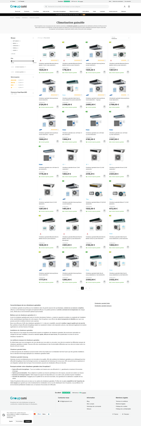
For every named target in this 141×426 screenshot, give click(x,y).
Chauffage (36, 11)
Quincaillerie (86, 11)
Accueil (12, 17)
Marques (123, 11)
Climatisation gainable (34, 17)
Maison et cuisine (74, 11)
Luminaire (102, 11)
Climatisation (25, 17)
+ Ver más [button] (13, 53)
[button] (55, 60)
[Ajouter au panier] (57, 71)
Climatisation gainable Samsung (103, 305)
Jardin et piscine (113, 11)
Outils (94, 11)
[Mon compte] (124, 6)
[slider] (11, 61)
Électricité (17, 11)
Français (22, 1)
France (13, 1)
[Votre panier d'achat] (129, 6)
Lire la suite (10, 417)
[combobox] (76, 6)
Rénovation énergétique (59, 11)
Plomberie (26, 11)
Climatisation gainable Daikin (102, 303)
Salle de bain (46, 11)
